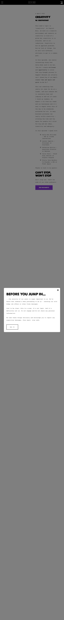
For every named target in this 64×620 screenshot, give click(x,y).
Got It (12, 327)
